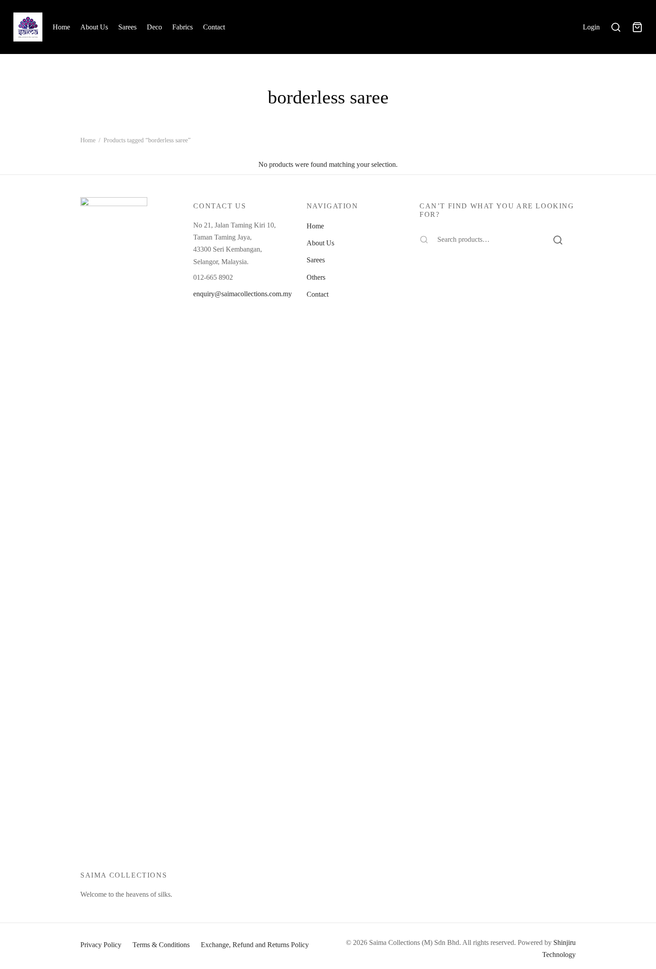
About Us (94, 27)
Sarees (127, 27)
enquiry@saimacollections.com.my (242, 294)
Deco (154, 27)
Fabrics (182, 27)
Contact (214, 27)
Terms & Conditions (161, 944)
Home (61, 27)
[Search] (558, 239)
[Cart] (637, 27)
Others (316, 277)
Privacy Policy (100, 944)
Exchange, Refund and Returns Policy (255, 944)
